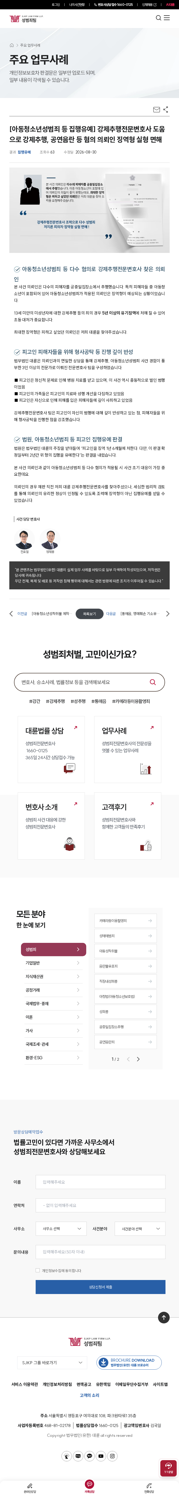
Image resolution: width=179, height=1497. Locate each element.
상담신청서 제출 (100, 1287)
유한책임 (103, 1384)
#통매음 (98, 701)
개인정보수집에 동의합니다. (62, 1270)
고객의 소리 (89, 1395)
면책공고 (84, 1384)
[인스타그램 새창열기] (112, 1456)
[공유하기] (166, 109)
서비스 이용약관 (24, 1384)
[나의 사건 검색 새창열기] (67, 1456)
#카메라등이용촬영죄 (131, 701)
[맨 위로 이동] (164, 1317)
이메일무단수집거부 (131, 1384)
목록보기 (89, 614)
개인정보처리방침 (57, 1384)
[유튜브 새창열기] (101, 1456)
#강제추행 (55, 701)
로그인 (55, 5)
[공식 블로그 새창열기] (78, 1456)
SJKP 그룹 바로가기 (39, 1362)
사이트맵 (160, 1384)
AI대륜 (170, 5)
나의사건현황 (77, 5)
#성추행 (78, 701)
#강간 (34, 701)
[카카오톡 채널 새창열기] (89, 1456)
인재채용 (147, 5)
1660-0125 (115, 5)
